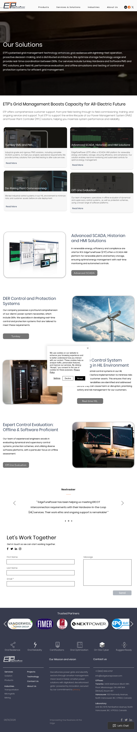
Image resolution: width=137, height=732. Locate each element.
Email (9, 579)
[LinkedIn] (125, 7)
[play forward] (132, 624)
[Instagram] (20, 548)
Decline (68, 378)
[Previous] (14, 503)
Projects (31, 671)
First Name (12, 557)
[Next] (122, 503)
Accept (80, 378)
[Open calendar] (42, 720)
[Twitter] (11, 548)
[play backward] (5, 624)
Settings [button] (57, 378)
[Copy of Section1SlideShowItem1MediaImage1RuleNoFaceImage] (68, 521)
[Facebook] (7, 548)
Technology (33, 676)
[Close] (87, 348)
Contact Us (33, 681)
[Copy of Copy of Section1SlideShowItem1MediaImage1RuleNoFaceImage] (71, 520)
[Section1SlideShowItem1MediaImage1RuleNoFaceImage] (65, 520)
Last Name (12, 568)
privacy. (76, 689)
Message (88, 557)
